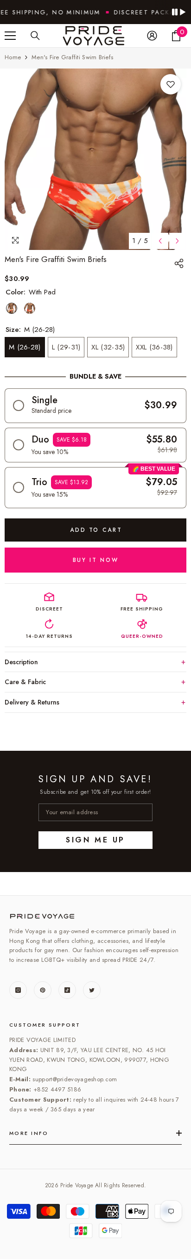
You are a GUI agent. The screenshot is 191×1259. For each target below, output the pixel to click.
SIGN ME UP (95, 840)
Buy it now (95, 560)
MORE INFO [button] (29, 1133)
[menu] (10, 35)
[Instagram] (18, 990)
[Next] (177, 241)
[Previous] (160, 241)
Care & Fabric (25, 681)
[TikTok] (67, 990)
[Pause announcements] (178, 12)
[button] (95, 405)
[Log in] (152, 36)
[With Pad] (12, 308)
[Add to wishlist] (170, 84)
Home (13, 57)
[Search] (35, 35)
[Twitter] (92, 990)
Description (21, 662)
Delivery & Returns (32, 702)
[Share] (180, 263)
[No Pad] (30, 308)
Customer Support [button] (45, 1024)
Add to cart (96, 530)
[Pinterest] (42, 990)
